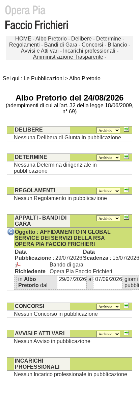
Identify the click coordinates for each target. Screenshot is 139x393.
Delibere (81, 38)
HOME (23, 38)
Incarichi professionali (89, 51)
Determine (108, 38)
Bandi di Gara (60, 45)
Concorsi (92, 45)
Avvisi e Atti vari (40, 51)
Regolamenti (24, 45)
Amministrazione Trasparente (68, 57)
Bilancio (117, 45)
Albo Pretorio (51, 38)
